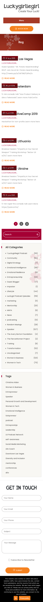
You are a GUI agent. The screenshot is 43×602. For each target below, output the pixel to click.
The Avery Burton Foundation (19, 334)
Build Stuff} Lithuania (16, 141)
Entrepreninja (11, 425)
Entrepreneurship (14, 277)
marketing (11, 301)
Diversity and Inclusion (15, 458)
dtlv (7, 472)
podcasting (12, 320)
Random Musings (14, 324)
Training (10, 343)
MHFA (9, 310)
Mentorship (12, 305)
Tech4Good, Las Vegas (17, 59)
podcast (9, 420)
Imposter (11, 286)
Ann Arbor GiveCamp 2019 (20, 114)
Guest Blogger (13, 282)
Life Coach (10, 449)
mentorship (11, 463)
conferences (11, 468)
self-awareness (12, 439)
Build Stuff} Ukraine (15, 169)
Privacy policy (24, 598)
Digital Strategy (14, 263)
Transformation (14, 348)
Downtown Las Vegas (15, 453)
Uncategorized (13, 353)
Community (12, 258)
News (9, 315)
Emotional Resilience (16, 272)
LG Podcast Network (14, 434)
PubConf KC (10, 196)
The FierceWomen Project (18, 339)
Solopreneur (11, 415)
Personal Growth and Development (21, 401)
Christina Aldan (12, 382)
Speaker (10, 329)
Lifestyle (10, 291)
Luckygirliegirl (9, 63)
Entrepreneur (11, 392)
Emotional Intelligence (16, 267)
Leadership (10, 430)
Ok (16, 598)
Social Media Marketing (16, 444)
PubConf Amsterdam (16, 86)
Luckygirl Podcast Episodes (18, 296)
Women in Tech (14, 362)
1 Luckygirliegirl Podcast (17, 253)
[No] (40, 589)
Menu (21, 20)
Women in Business (15, 358)
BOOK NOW (23, 28)
